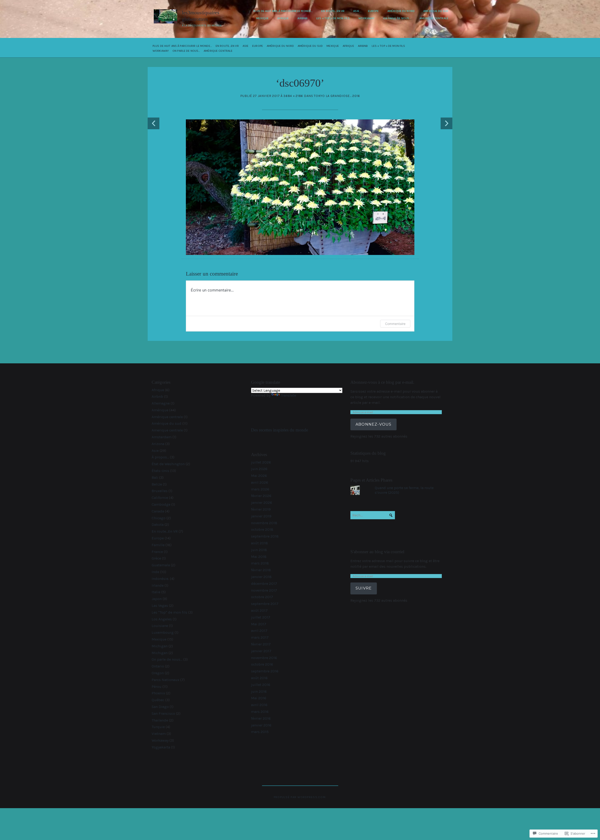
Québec (158, 700)
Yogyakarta (161, 747)
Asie (356, 11)
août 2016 (259, 678)
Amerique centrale (167, 430)
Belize (157, 484)
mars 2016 (260, 711)
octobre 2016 (262, 664)
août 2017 (259, 610)
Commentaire (395, 324)
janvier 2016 (261, 725)
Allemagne (161, 403)
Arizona (158, 444)
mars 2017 (260, 637)
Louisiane (160, 625)
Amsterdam (162, 437)
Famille (158, 545)
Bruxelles (160, 491)
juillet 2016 (260, 684)
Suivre (364, 588)
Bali (155, 477)
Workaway (366, 18)
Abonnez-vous (373, 424)
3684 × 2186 (293, 96)
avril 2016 (259, 705)
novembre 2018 (264, 523)
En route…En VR (333, 11)
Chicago (158, 518)
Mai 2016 (258, 698)
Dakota (158, 524)
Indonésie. (160, 578)
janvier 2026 (261, 502)
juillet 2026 (261, 462)
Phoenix (158, 693)
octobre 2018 (262, 529)
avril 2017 (259, 630)
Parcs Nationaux (165, 680)
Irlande (158, 585)
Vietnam (159, 733)
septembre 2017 (264, 603)
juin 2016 (259, 691)
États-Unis (160, 470)
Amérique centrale (434, 18)
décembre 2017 (264, 583)
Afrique (283, 18)
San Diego (160, 706)
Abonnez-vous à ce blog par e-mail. (382, 382)
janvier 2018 (261, 577)
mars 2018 (260, 563)
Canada (158, 511)
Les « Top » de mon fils (333, 18)
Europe (373, 11)
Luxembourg (163, 632)
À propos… (160, 457)
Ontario (158, 666)
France (157, 551)
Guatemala (161, 565)
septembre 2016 (264, 671)
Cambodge (161, 504)
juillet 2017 (260, 617)
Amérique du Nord (401, 11)
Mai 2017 (258, 624)
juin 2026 (259, 469)
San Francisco (163, 713)
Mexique (262, 18)
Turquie (158, 727)
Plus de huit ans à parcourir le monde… (283, 11)
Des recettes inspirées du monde (279, 429)
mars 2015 (260, 731)
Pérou (156, 686)
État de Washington (168, 464)
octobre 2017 (262, 597)
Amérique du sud (435, 11)
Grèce (156, 558)
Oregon (158, 673)
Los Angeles (162, 619)
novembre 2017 (264, 590)
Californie (160, 497)
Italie (156, 592)
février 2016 (261, 718)
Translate (288, 395)
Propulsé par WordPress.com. (300, 797)
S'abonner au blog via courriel (377, 551)
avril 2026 (259, 482)
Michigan (160, 646)
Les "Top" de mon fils (169, 612)
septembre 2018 (265, 536)
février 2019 (261, 509)
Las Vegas (160, 605)
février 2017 (261, 644)
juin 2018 (259, 550)
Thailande (160, 720)
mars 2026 (260, 489)
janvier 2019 (261, 516)
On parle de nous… (397, 18)
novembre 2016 (264, 658)
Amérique (160, 410)
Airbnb (302, 18)
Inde (155, 572)
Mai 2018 (258, 556)
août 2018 (259, 543)
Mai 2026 (259, 475)
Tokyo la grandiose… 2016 (337, 96)
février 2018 (261, 570)
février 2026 (261, 496)
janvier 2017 (261, 651)
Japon (157, 599)
